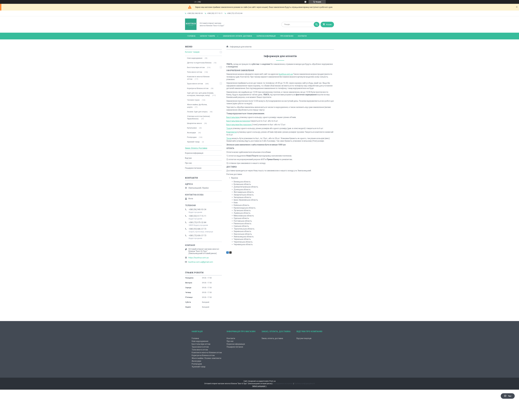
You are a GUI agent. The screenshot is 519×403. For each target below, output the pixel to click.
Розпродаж (192, 137)
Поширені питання (193, 168)
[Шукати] (316, 24)
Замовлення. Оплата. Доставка (237, 36)
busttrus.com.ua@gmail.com (200, 262)
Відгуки (188, 158)
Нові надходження (194, 58)
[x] (230, 253)
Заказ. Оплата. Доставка (196, 148)
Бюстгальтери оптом (196, 67)
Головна (191, 36)
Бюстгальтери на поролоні (238, 121)
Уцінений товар (193, 142)
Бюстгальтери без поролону (239, 124)
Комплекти (231, 132)
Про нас (188, 163)
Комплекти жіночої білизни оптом (198, 78)
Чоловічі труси (193, 100)
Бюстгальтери (232, 117)
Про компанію (286, 36)
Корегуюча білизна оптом (197, 88)
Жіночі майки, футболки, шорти (197, 106)
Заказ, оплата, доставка (272, 338)
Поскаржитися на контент (283, 384)
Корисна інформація (266, 36)
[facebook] (227, 253)
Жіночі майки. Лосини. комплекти (206, 358)
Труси (229, 138)
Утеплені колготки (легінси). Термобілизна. (198, 117)
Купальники (192, 128)
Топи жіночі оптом (194, 72)
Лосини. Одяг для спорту (197, 112)
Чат (509, 396)
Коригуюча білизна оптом (203, 355)
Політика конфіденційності (304, 384)
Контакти (302, 36)
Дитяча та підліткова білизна (199, 63)
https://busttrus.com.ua (198, 258)
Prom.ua (272, 381)
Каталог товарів (207, 36)
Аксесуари (191, 133)
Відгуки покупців (304, 338)
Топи (228, 128)
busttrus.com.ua (286, 74)
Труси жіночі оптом (195, 84)
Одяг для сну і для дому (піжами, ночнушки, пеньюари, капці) (200, 94)
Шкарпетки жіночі (194, 123)
